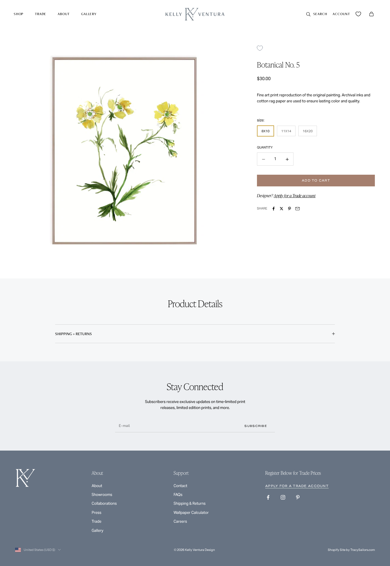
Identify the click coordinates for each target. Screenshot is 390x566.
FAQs (178, 494)
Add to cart (316, 181)
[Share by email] (297, 208)
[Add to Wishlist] (262, 48)
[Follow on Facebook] (268, 497)
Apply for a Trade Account (297, 486)
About (64, 13)
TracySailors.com (362, 550)
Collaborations (104, 503)
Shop (18, 13)
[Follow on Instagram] (283, 497)
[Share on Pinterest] (289, 208)
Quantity (265, 148)
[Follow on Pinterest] (298, 497)
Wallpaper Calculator (191, 512)
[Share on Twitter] (281, 208)
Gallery (89, 13)
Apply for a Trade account (294, 195)
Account (341, 13)
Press (96, 512)
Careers (180, 521)
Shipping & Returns (190, 503)
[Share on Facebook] (273, 208)
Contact (180, 485)
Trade (40, 13)
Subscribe (255, 426)
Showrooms (102, 494)
